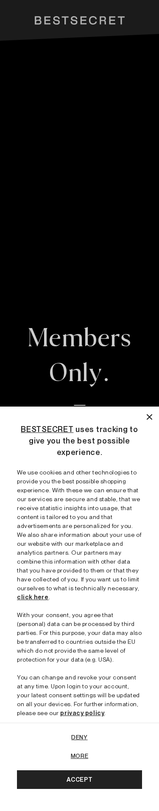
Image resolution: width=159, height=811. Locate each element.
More (79, 755)
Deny (79, 737)
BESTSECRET (47, 429)
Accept (79, 779)
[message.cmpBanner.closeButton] (149, 416)
